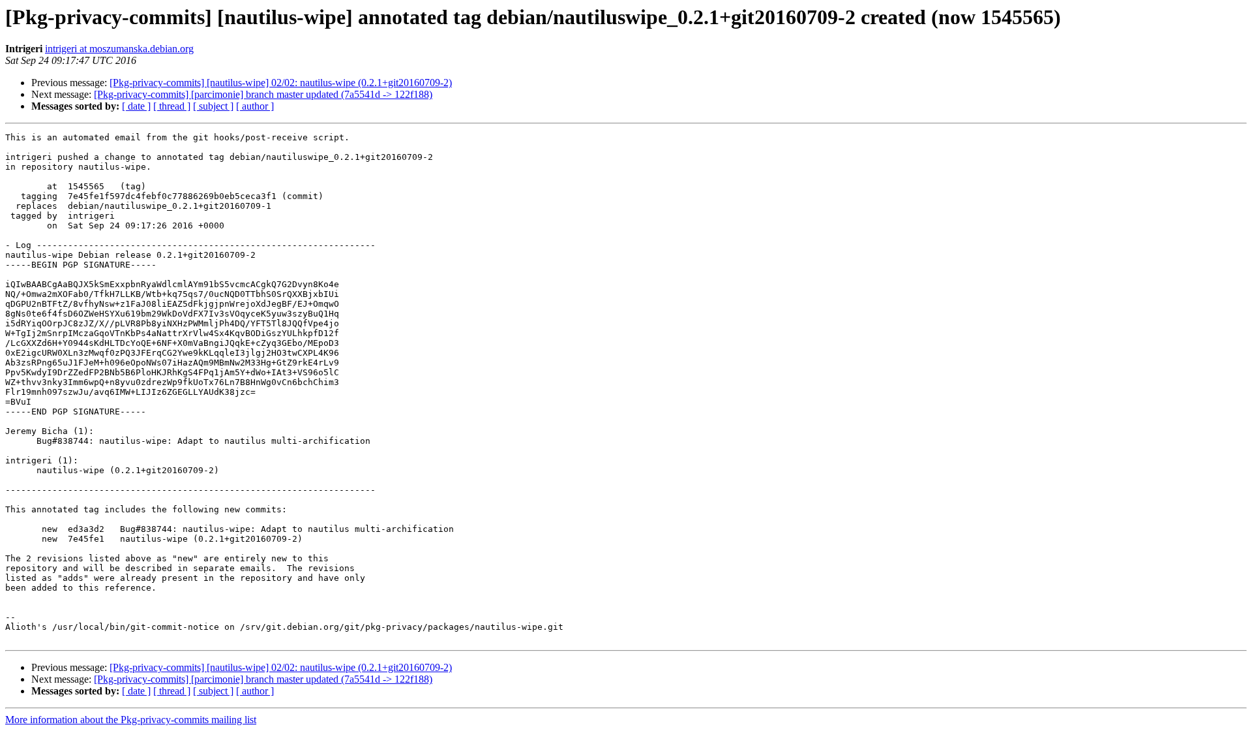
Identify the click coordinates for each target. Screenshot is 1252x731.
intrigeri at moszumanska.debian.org (119, 48)
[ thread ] (171, 106)
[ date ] (136, 106)
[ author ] (255, 106)
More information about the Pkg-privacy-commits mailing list (130, 719)
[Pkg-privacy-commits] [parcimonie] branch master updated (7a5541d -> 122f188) (263, 94)
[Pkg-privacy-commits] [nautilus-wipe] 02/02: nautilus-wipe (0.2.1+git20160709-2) (281, 82)
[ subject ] (213, 106)
